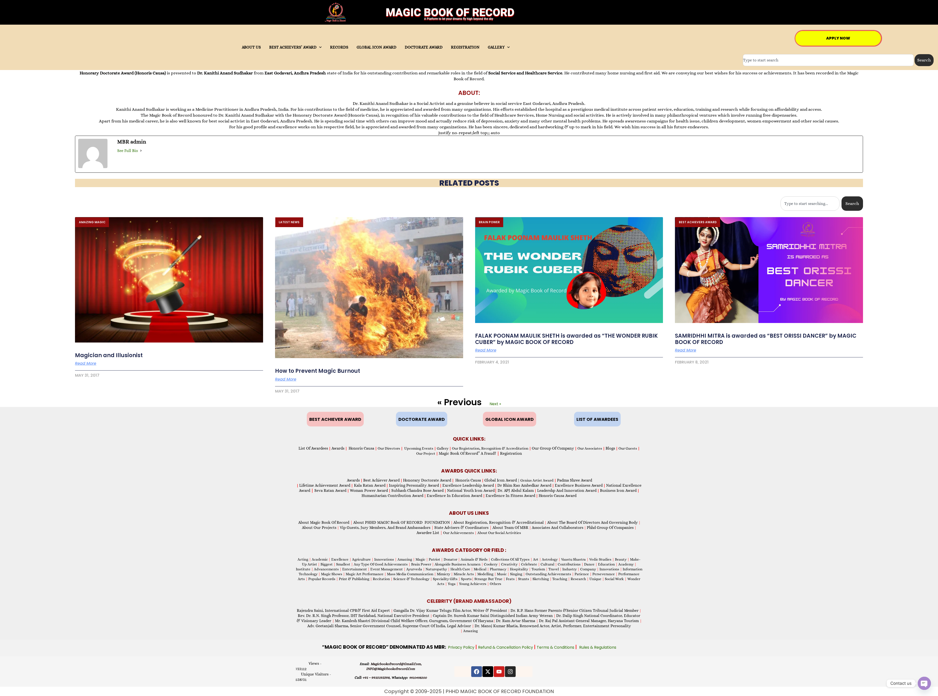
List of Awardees (313, 448)
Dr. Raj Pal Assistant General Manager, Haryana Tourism (589, 620)
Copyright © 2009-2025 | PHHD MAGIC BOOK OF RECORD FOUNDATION (469, 691)
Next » (495, 404)
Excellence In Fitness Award (510, 495)
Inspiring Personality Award (414, 485)
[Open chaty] (924, 683)
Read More (85, 363)
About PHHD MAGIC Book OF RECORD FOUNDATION (401, 522)
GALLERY (496, 47)
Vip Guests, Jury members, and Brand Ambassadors (387, 527)
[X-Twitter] (487, 671)
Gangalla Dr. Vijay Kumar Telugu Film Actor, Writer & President (450, 610)
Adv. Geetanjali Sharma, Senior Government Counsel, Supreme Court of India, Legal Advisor (389, 626)
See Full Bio (127, 150)
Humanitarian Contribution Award (392, 495)
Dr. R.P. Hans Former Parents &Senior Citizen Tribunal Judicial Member (575, 610)
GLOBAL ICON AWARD (376, 47)
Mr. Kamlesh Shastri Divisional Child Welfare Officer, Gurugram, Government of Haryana (414, 620)
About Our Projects (319, 527)
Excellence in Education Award (454, 495)
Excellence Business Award (579, 485)
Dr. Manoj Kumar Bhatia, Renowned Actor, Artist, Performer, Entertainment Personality (553, 626)
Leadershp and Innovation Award (567, 490)
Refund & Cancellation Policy (506, 647)
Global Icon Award (500, 480)
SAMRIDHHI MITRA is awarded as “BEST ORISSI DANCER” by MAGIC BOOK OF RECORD (765, 339)
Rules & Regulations (597, 647)
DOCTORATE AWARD (424, 47)
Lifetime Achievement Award (324, 485)
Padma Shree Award (574, 480)
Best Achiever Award (381, 480)
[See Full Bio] (141, 150)
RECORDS (339, 47)
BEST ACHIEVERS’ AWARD (293, 47)
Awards (337, 448)
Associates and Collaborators (557, 527)
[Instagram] (510, 671)
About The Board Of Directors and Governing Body (592, 522)
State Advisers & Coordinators (463, 527)
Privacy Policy (461, 647)
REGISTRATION (465, 47)
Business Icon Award (618, 490)
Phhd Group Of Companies (610, 527)
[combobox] (828, 60)
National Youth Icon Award (472, 490)
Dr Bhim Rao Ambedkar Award (524, 485)
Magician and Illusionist (109, 355)
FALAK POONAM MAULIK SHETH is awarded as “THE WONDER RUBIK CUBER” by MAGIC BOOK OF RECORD (566, 339)
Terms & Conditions (556, 647)
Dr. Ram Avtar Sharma (515, 620)
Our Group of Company (553, 448)
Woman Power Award (369, 490)
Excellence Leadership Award (468, 485)
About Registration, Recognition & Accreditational (498, 522)
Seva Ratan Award (329, 490)
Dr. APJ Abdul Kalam (516, 490)
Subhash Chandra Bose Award (417, 490)
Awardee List (429, 532)
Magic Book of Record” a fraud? (469, 453)
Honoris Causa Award (557, 495)
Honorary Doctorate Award (427, 480)
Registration (511, 453)
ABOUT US (251, 47)
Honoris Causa (361, 448)
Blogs (610, 448)
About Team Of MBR (510, 527)
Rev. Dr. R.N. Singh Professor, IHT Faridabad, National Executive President (363, 615)
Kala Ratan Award (369, 485)
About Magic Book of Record (325, 522)
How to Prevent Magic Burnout (317, 371)
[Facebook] (476, 671)
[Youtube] (499, 671)
